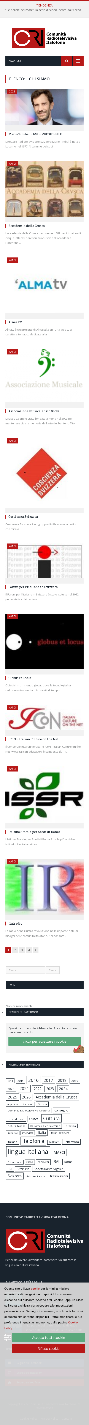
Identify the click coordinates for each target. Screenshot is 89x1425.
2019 (74, 1081)
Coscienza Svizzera (23, 516)
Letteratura (71, 1142)
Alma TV (15, 322)
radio (29, 1162)
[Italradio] (44, 888)
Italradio (15, 923)
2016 (33, 1080)
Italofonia (33, 1140)
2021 (24, 1088)
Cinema (42, 1104)
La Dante (54, 1142)
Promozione (15, 1162)
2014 (10, 1080)
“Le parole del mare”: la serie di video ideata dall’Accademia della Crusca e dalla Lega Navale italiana (45, 10)
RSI (10, 1169)
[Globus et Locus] (44, 643)
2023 (50, 1088)
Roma (68, 1162)
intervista (27, 1132)
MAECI (59, 1152)
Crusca (33, 1119)
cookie (35, 1288)
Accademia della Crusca (26, 226)
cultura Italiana (16, 1125)
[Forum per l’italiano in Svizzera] (44, 562)
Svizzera (15, 1175)
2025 (12, 1097)
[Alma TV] (44, 286)
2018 (62, 1080)
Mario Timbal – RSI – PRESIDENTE (35, 134)
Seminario (23, 1169)
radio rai (43, 1162)
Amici (12, 163)
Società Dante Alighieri (49, 1169)
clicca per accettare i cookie (45, 1041)
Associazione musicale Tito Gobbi (33, 411)
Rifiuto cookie (49, 1348)
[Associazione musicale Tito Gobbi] (44, 377)
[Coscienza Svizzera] (44, 474)
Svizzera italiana (36, 1176)
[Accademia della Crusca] (44, 190)
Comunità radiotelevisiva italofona (29, 1110)
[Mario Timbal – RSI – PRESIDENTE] (44, 108)
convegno (61, 1110)
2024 (63, 1088)
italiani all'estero (60, 1132)
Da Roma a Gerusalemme (45, 1125)
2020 (11, 1089)
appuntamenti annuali (20, 1104)
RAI (56, 1161)
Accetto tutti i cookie (48, 1337)
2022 (12, 91)
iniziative (13, 1132)
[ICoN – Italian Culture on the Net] (44, 719)
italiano (12, 1142)
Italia (42, 1132)
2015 (20, 1081)
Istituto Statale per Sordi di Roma (34, 832)
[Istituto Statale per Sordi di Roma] (44, 796)
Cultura (51, 1118)
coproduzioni (16, 1119)
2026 (26, 1097)
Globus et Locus (19, 678)
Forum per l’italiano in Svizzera (33, 587)
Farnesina (70, 1125)
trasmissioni (59, 1176)
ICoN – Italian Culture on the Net (33, 739)
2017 (48, 1080)
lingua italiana (28, 1151)
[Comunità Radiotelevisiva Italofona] (44, 37)
